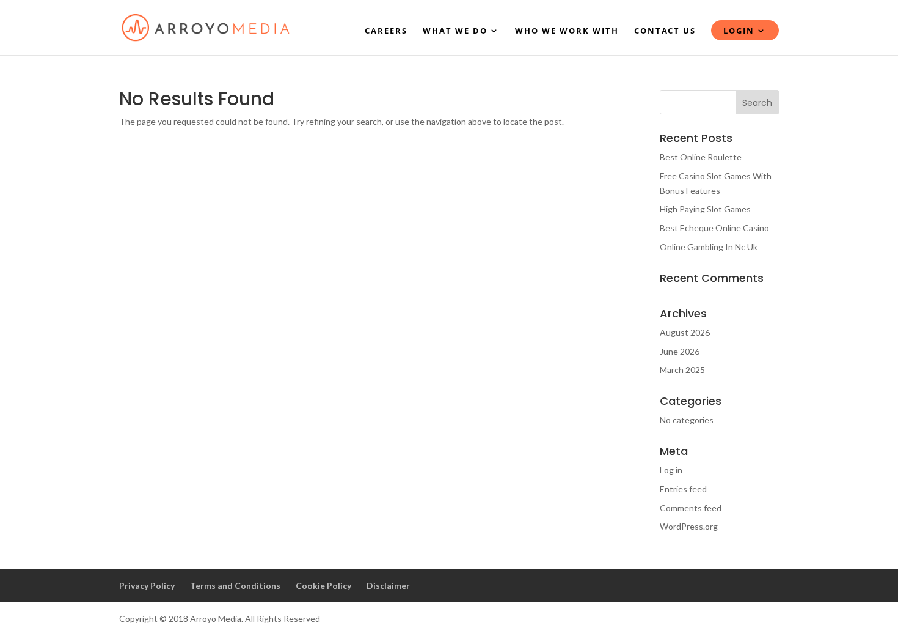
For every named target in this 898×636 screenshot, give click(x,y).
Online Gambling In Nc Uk (708, 247)
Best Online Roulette (701, 157)
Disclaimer (388, 585)
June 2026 (679, 351)
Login (738, 31)
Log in (671, 470)
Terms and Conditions (235, 585)
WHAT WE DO (455, 31)
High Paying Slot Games (705, 209)
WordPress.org (689, 526)
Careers (386, 31)
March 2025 (682, 369)
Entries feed (683, 489)
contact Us (665, 31)
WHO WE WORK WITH (567, 31)
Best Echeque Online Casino (714, 228)
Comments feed (690, 508)
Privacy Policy (147, 585)
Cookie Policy (323, 585)
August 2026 (685, 332)
